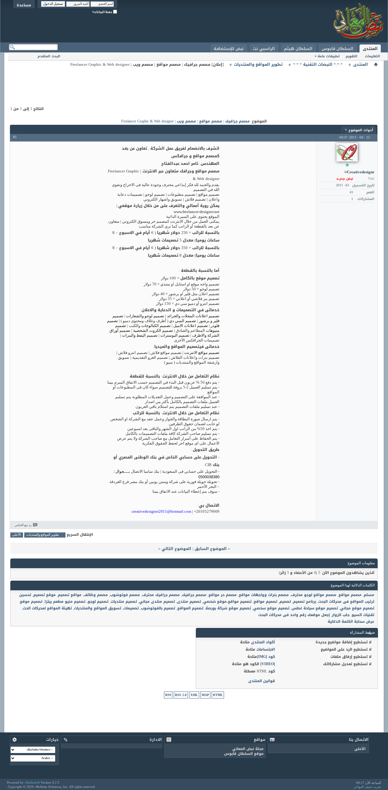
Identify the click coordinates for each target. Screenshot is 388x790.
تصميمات (131, 608)
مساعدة (24, 5)
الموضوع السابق (211, 548)
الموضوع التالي (176, 548)
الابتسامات (265, 649)
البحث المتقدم (49, 56)
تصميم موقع (31, 601)
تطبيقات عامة (329, 56)
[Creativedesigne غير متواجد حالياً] (347, 152)
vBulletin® (32, 782)
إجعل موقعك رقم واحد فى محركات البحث (294, 615)
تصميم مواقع (265, 601)
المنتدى (370, 48)
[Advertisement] (194, 81)
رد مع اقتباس (23, 525)
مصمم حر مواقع (223, 595)
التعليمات (372, 56)
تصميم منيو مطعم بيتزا (65, 601)
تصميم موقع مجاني (357, 608)
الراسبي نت (264, 48)
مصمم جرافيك (194, 595)
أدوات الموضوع (361, 130)
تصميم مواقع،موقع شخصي (227, 601)
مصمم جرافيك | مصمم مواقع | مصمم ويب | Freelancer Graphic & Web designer (185, 121)
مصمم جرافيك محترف (161, 595)
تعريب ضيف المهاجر (367, 786)
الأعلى (16, 535)
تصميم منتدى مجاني (157, 601)
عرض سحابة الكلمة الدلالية (351, 621)
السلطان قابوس (337, 48)
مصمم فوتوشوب (125, 595)
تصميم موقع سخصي (271, 608)
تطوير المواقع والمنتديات (258, 64)
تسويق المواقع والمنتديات (97, 608)
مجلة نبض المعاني (248, 748)
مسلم (369, 595)
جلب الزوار (341, 615)
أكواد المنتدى (263, 642)
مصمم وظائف (96, 595)
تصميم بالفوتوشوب (158, 608)
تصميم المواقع (190, 608)
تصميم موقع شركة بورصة (228, 608)
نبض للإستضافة (229, 48)
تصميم (285, 601)
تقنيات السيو (363, 615)
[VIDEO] (267, 664)
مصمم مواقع (350, 595)
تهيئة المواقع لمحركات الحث (47, 608)
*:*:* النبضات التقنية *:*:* (318, 64)
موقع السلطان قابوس (244, 753)
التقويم (351, 56)
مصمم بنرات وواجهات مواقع (264, 595)
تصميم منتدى (189, 601)
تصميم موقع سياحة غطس (315, 608)
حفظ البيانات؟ (102, 12)
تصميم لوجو (98, 601)
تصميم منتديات (124, 601)
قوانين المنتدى (261, 681)
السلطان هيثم (298, 48)
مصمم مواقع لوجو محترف (313, 595)
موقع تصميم (44, 595)
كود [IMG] (266, 656)
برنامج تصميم (304, 601)
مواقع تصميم (70, 595)
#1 (15, 137)
